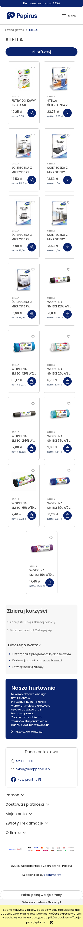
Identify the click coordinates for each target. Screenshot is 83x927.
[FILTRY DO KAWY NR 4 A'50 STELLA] (23, 79)
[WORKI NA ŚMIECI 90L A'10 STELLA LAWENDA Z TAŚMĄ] (41, 549)
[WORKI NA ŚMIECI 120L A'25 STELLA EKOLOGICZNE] (23, 347)
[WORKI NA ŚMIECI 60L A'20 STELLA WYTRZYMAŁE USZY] (59, 481)
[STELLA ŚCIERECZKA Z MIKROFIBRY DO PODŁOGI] (59, 79)
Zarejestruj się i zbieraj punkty (32, 622)
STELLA (15, 96)
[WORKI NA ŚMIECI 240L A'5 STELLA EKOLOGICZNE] (23, 414)
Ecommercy (52, 875)
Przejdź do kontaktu (29, 732)
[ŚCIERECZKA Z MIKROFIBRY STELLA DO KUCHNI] (59, 146)
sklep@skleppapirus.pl (33, 769)
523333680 (24, 761)
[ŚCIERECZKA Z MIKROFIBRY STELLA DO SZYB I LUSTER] (59, 213)
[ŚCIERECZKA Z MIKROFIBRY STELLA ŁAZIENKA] (23, 280)
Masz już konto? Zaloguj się (31, 630)
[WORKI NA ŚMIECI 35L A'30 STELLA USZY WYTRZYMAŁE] (59, 414)
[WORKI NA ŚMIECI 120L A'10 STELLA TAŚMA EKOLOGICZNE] (59, 280)
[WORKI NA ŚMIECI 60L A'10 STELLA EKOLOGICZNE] (23, 481)
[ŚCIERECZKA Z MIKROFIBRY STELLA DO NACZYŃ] (23, 213)
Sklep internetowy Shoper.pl (41, 902)
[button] (69, 16)
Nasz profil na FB (30, 779)
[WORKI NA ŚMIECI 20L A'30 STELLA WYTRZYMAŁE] (59, 347)
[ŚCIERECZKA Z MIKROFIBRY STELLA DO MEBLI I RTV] (23, 146)
